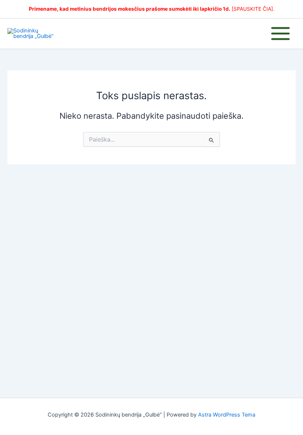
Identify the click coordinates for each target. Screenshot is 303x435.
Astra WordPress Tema (226, 414)
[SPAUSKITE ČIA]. (253, 9)
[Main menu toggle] (280, 33)
